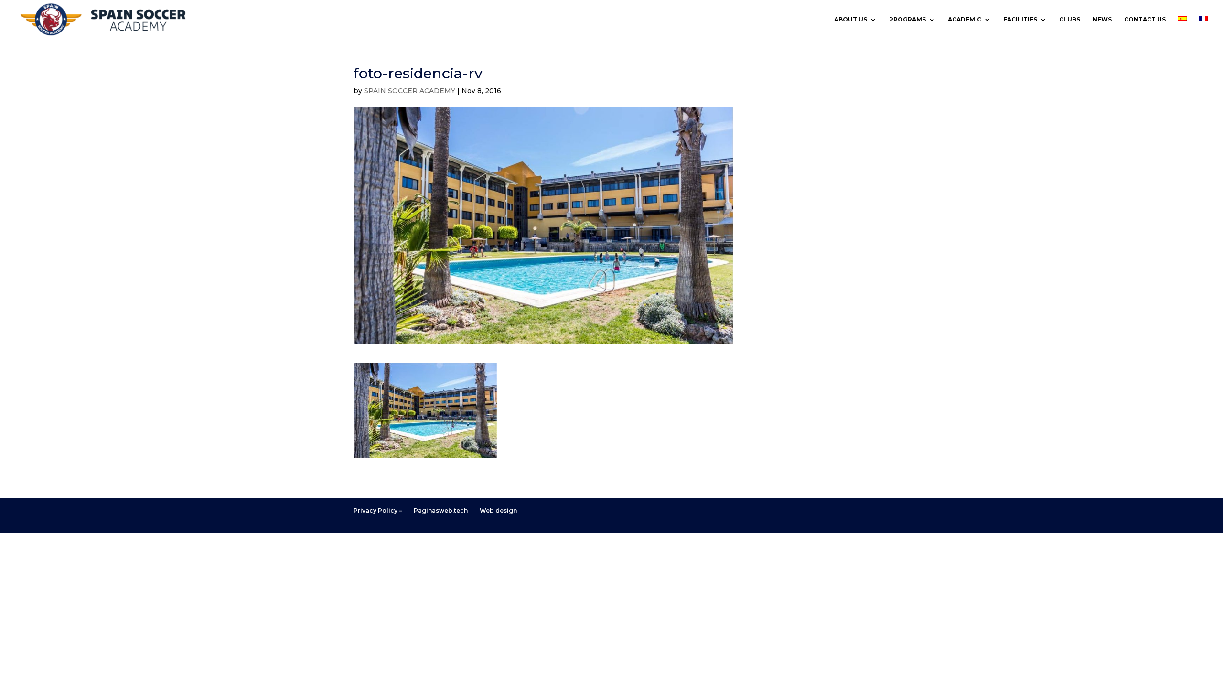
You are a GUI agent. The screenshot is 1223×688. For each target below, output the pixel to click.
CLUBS (1069, 19)
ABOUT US (850, 19)
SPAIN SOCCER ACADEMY (409, 90)
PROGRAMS (907, 19)
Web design (498, 510)
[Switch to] (1182, 27)
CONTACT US (1145, 19)
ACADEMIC (964, 19)
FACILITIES (1020, 19)
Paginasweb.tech (441, 510)
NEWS (1102, 19)
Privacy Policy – (378, 510)
